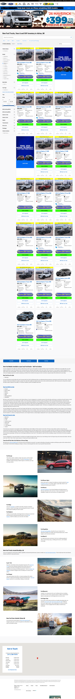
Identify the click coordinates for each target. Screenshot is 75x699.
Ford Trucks (29, 360)
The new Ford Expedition (46, 531)
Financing (36, 3)
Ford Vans (46, 360)
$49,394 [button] (22, 239)
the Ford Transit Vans (25, 620)
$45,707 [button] (41, 195)
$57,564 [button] (60, 239)
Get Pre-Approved (25, 82)
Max (9, 99)
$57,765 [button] (41, 153)
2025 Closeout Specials (24, 4)
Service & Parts (32, 4)
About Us (41, 4)
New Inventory (19, 4)
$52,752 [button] (22, 283)
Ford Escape (26, 459)
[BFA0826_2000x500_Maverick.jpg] (37, 19)
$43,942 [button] (41, 239)
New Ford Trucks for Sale (9, 415)
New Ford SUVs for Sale (8, 387)
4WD (13, 40)
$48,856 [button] (22, 108)
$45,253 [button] (22, 64)
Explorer (13, 43)
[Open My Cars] (57, 4)
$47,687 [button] (22, 326)
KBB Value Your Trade (25, 85)
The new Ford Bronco (45, 489)
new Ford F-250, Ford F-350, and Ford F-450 (53, 601)
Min (3, 99)
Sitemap (27, 685)
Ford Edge (12, 506)
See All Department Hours (12, 669)
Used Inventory (28, 4)
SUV (9, 40)
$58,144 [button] (60, 153)
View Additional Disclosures (43, 685)
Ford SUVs (11, 360)
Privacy (36, 685)
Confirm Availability (25, 124)
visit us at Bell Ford (13, 442)
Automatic (25, 40)
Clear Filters (19, 43)
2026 (4, 40)
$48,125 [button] (41, 323)
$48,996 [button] (41, 283)
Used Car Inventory (28, 690)
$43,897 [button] (60, 195)
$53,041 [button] (60, 108)
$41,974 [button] (41, 64)
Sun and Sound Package (34, 40)
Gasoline (18, 40)
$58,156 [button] (22, 195)
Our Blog (32, 685)
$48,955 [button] (60, 280)
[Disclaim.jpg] (55, 697)
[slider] (3, 105)
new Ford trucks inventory (50, 552)
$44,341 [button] (41, 108)
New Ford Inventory (52, 685)
